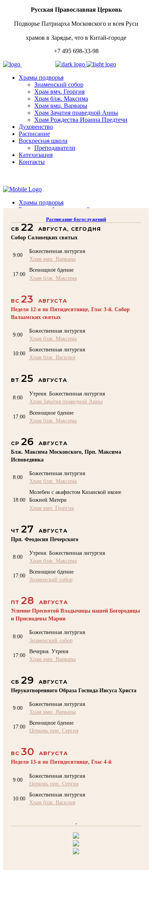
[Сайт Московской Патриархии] (76, 836)
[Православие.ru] (76, 844)
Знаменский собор (50, 579)
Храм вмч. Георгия (51, 508)
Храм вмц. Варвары (52, 259)
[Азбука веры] (76, 852)
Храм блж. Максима (53, 278)
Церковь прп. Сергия (53, 730)
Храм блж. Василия (52, 357)
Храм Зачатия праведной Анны (66, 401)
